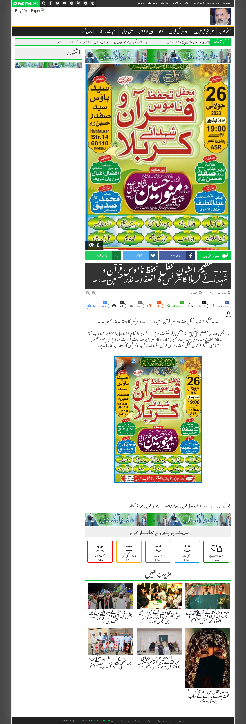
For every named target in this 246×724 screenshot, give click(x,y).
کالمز (186, 3)
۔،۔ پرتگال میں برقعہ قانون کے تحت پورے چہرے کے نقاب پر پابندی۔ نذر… (207, 696)
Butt (224, 293)
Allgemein (207, 506)
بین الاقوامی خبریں (154, 506)
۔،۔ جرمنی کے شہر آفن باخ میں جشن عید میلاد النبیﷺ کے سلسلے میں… (111, 617)
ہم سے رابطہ (152, 3)
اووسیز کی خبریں (198, 3)
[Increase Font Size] (94, 293)
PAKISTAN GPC (28, 3)
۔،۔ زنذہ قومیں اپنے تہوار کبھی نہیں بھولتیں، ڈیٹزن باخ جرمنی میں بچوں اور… (159, 617)
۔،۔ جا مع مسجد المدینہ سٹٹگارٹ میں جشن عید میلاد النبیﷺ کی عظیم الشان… (111, 663)
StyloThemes (102, 720)
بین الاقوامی (176, 3)
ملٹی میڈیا (164, 3)
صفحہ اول (226, 3)
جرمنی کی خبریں (213, 3)
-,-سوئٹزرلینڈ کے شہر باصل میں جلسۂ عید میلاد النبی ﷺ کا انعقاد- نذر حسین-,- (194, 42)
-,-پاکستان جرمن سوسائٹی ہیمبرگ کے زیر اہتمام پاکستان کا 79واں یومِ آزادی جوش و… (159, 663)
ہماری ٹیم (141, 3)
